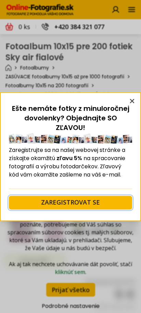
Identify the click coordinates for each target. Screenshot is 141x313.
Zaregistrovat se (70, 202)
